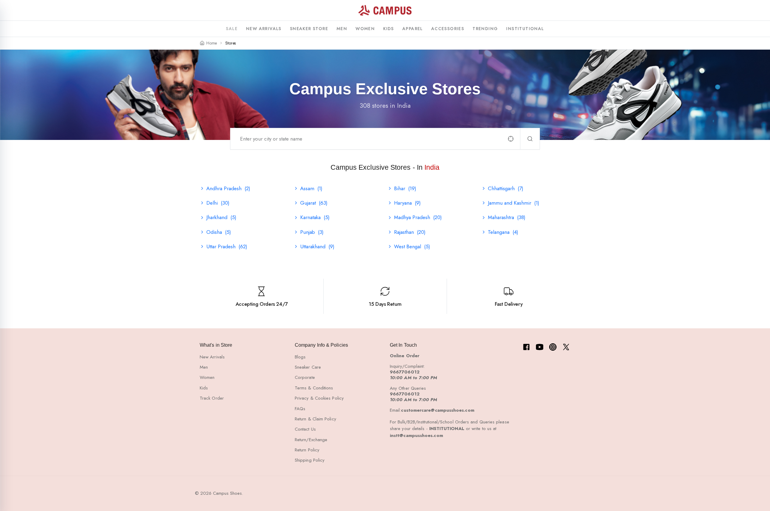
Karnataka (315, 217)
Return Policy (307, 450)
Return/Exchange (311, 439)
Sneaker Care (308, 367)
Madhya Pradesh (418, 217)
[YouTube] (539, 347)
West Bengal (412, 246)
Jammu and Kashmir (513, 203)
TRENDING (485, 29)
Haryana (407, 203)
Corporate (305, 377)
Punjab (312, 232)
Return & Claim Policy (315, 419)
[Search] (530, 138)
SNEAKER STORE (309, 29)
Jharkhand (221, 217)
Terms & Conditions (314, 388)
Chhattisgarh (505, 188)
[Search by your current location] (510, 138)
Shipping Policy (310, 460)
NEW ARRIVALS (264, 29)
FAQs (300, 408)
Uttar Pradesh (226, 246)
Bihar (405, 188)
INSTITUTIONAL (525, 29)
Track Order (212, 398)
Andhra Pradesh (228, 188)
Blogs (300, 357)
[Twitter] (566, 347)
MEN (342, 29)
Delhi (217, 203)
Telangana (503, 232)
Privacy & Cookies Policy (319, 398)
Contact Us (305, 429)
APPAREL (412, 29)
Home (211, 43)
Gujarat (314, 203)
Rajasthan (410, 232)
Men (204, 367)
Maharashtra (506, 217)
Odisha (218, 232)
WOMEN (365, 29)
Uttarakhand (317, 246)
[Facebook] (526, 347)
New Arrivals (212, 357)
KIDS (388, 29)
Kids (204, 388)
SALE (232, 29)
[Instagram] (553, 347)
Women (207, 377)
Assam (311, 188)
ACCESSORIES (447, 29)
